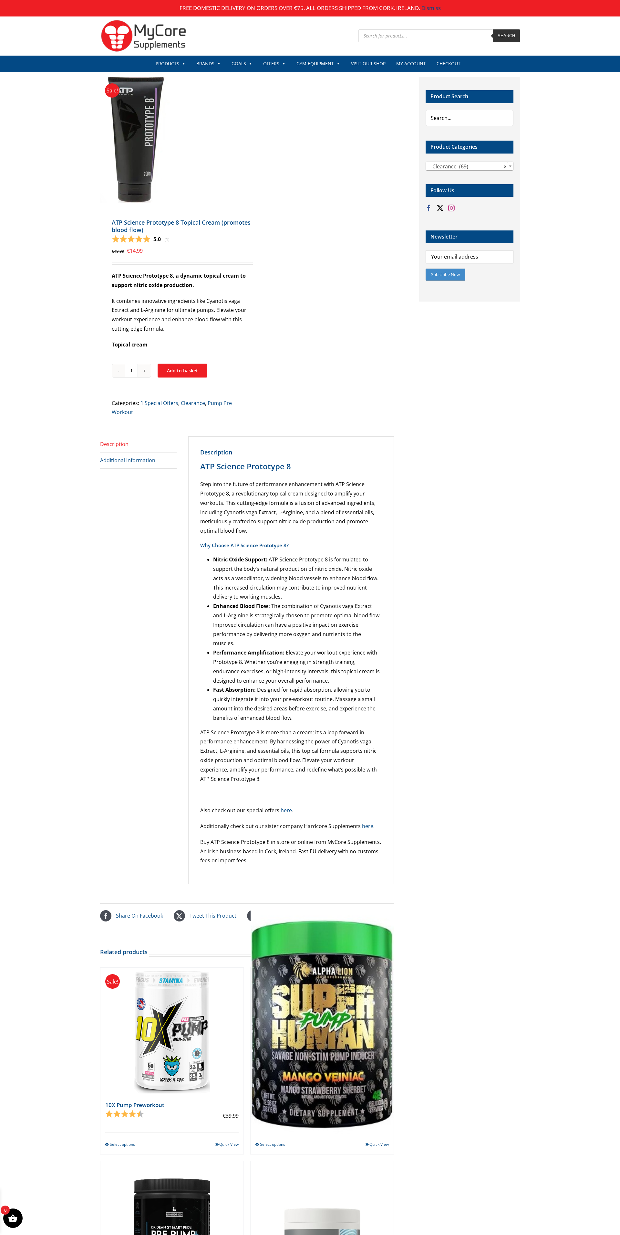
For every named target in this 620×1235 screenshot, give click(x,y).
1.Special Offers (159, 403)
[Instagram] (451, 208)
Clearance (193, 403)
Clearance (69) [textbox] (468, 166)
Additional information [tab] (127, 460)
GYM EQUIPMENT (315, 63)
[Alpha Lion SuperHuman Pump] (322, 1024)
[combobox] (469, 166)
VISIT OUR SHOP (368, 63)
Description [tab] (114, 444)
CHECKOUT (448, 63)
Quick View (229, 1144)
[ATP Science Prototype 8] (170, 140)
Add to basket (182, 370)
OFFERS (271, 63)
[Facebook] (429, 208)
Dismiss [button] (431, 8)
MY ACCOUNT (411, 63)
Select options (122, 1144)
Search (506, 35)
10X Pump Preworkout (134, 1105)
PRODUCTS (167, 63)
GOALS (239, 63)
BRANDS (205, 63)
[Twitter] (440, 208)
